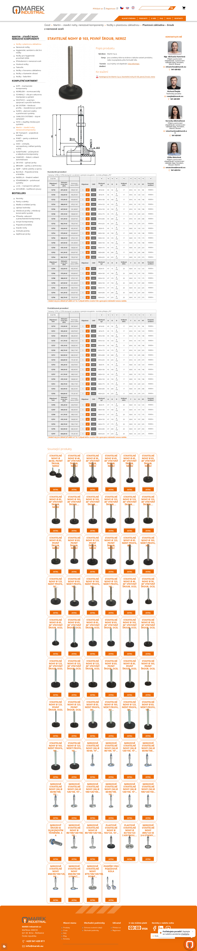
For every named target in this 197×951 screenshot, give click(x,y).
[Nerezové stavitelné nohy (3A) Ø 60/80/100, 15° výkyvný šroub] (55, 801)
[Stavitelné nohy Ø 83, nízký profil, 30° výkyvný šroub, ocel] (92, 719)
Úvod (47, 25)
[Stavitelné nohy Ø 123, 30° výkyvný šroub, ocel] (55, 678)
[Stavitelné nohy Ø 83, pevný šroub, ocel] (111, 678)
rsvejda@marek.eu (175, 96)
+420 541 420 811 (35, 941)
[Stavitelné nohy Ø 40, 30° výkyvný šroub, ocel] (129, 596)
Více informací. (134, 63)
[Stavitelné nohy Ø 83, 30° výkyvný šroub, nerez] (148, 472)
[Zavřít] (192, 931)
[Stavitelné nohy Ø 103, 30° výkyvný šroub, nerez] (74, 514)
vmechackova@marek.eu (176, 132)
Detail (55, 489)
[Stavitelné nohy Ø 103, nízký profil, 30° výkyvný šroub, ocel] (111, 719)
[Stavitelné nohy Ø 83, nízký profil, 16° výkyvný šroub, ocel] (148, 719)
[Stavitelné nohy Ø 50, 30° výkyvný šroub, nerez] (92, 472)
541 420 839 (175, 99)
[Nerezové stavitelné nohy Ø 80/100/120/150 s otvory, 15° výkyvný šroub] (92, 842)
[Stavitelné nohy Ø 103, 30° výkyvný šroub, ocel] (129, 637)
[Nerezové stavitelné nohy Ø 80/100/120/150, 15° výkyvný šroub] (74, 842)
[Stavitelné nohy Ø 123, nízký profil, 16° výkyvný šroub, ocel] (74, 760)
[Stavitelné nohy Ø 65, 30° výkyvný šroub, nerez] (111, 472)
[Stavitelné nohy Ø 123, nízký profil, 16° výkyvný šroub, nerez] (111, 596)
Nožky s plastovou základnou (123, 25)
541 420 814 (175, 170)
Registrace (110, 8)
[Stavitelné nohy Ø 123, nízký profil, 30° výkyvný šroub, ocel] (129, 719)
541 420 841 (176, 135)
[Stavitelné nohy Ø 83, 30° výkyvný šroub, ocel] (92, 637)
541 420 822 (176, 69)
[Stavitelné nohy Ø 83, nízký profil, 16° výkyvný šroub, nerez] (74, 596)
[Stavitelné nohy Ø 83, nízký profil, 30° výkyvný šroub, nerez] (129, 555)
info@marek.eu (34, 946)
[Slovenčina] (127, 8)
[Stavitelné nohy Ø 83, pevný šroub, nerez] (55, 555)
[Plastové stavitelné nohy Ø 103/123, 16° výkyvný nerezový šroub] (111, 842)
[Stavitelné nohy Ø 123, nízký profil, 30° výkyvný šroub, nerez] (55, 596)
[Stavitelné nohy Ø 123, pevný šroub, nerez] (92, 555)
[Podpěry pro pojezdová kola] (111, 883)
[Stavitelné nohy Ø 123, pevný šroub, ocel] (55, 719)
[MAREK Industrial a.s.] (26, 9)
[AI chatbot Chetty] (189, 944)
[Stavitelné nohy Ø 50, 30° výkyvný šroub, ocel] (148, 596)
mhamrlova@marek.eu (176, 67)
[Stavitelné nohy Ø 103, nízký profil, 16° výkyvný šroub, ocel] (55, 760)
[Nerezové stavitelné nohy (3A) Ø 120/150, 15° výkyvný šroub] (74, 801)
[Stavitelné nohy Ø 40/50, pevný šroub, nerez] (55, 472)
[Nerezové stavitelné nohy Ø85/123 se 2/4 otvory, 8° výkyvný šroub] (148, 842)
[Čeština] (121, 8)
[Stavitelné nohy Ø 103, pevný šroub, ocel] (148, 678)
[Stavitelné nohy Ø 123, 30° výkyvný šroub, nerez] (111, 514)
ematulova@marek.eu (175, 167)
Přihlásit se (98, 8)
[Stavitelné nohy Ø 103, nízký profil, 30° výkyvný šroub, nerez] (148, 555)
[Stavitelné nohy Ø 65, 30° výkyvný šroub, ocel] (55, 637)
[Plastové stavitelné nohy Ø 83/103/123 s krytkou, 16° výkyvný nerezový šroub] (129, 842)
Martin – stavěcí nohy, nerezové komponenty (78, 25)
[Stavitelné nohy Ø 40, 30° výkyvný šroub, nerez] (74, 472)
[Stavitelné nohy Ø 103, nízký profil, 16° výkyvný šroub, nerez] (92, 596)
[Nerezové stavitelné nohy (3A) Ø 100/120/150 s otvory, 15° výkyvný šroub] (92, 801)
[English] (132, 8)
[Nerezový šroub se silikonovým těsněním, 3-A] (55, 842)
